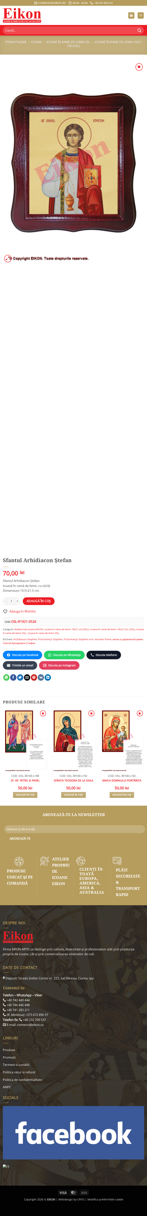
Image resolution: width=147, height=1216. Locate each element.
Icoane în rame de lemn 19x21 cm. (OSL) (112, 629)
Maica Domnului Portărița (121, 780)
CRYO (80, 1199)
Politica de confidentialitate (22, 1080)
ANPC (7, 1087)
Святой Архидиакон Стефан (19, 643)
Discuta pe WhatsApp (67, 655)
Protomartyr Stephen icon (79, 639)
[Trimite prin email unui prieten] (27, 677)
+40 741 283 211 (18, 1010)
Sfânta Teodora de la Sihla (73, 780)
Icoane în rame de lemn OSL (68, 42)
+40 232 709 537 (34, 1020)
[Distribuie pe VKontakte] (41, 677)
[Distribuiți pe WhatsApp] (6, 677)
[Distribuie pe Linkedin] (48, 677)
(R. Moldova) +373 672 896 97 (27, 1015)
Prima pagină (15, 42)
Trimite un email (22, 665)
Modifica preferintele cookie (105, 1199)
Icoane (36, 42)
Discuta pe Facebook (25, 655)
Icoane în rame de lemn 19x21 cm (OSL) (104, 44)
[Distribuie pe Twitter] (20, 677)
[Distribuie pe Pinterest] (34, 677)
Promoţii (9, 1057)
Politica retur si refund (19, 1072)
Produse (9, 1050)
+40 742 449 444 (18, 1000)
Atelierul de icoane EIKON (28, 629)
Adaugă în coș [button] (25, 794)
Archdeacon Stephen (25, 639)
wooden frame (103, 639)
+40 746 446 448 (18, 1005)
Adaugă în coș (39, 601)
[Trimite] (139, 30)
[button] (131, 15)
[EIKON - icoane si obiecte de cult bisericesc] (22, 15)
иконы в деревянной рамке (128, 639)
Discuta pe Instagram (62, 665)
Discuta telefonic (106, 655)
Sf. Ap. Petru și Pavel (25, 780)
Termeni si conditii (16, 1065)
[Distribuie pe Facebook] (13, 677)
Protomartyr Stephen (50, 639)
